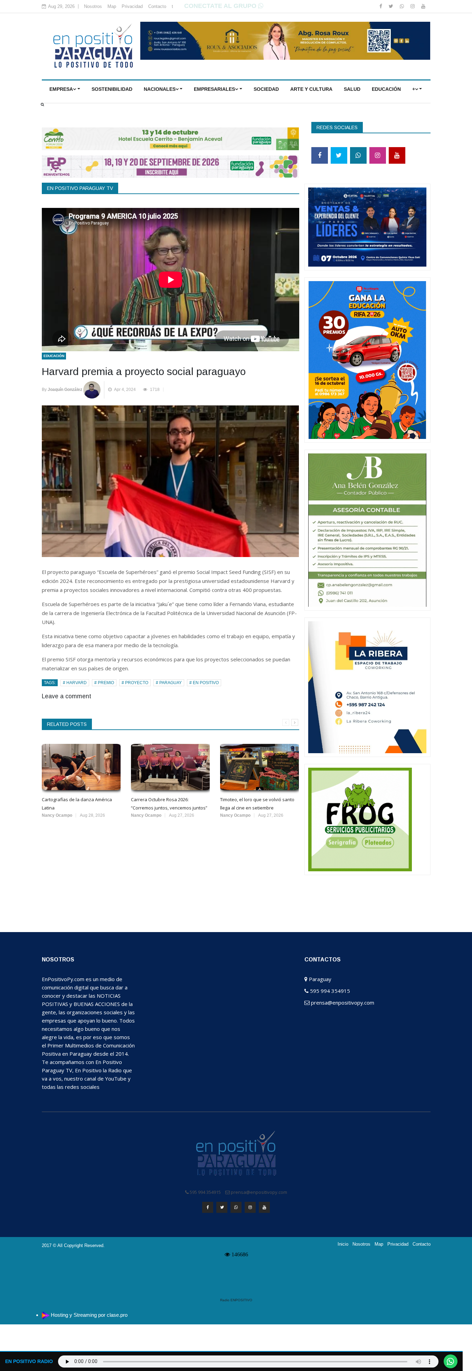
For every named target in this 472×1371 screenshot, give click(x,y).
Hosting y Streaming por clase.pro (89, 1315)
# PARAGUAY (169, 682)
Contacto (157, 6)
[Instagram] (413, 6)
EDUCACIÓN (386, 89)
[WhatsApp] (402, 6)
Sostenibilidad (112, 89)
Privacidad (132, 6)
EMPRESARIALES (214, 89)
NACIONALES (160, 89)
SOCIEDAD (266, 89)
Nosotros (93, 6)
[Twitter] (392, 6)
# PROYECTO (135, 682)
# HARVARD (75, 682)
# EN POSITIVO (204, 682)
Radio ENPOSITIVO (236, 1300)
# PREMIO (104, 682)
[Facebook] (381, 6)
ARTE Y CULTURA (311, 89)
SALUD (352, 89)
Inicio (343, 1244)
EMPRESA (61, 89)
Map (111, 6)
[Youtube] (423, 6)
